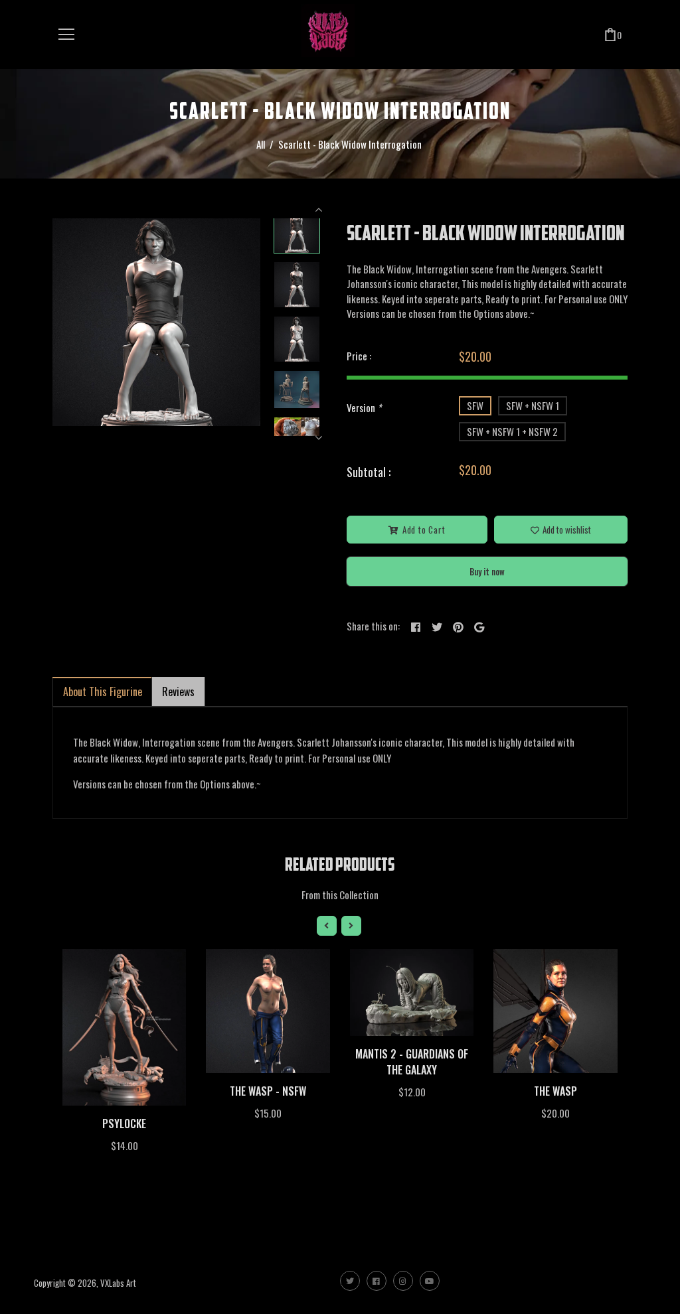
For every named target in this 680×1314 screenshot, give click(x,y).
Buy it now (487, 571)
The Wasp (555, 1091)
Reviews (178, 691)
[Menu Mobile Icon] (66, 34)
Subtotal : (368, 471)
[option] (156, 322)
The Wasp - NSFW (268, 1091)
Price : (359, 355)
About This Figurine (102, 691)
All (260, 144)
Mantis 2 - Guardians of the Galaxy (411, 1062)
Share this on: (373, 626)
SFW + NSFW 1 (532, 405)
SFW (475, 405)
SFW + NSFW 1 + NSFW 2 (512, 431)
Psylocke (124, 1124)
